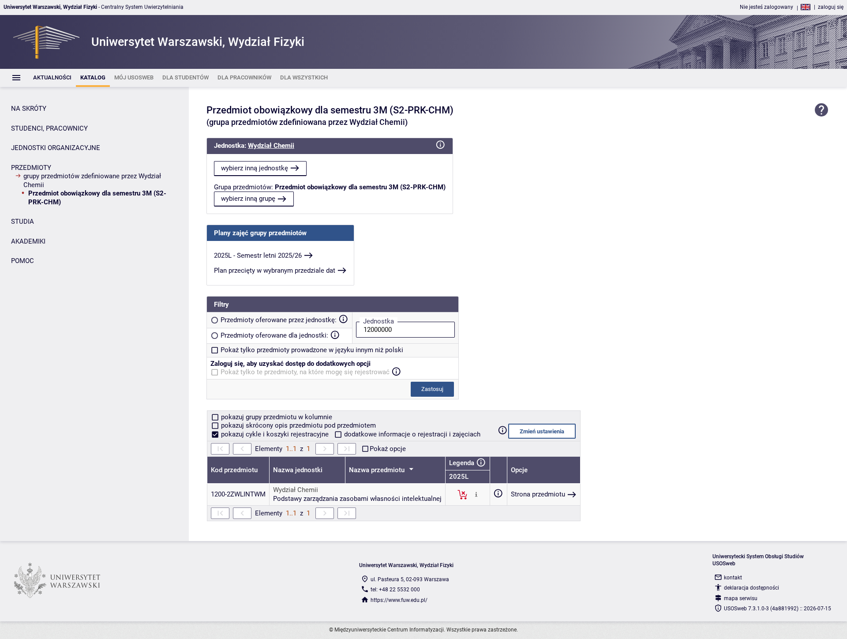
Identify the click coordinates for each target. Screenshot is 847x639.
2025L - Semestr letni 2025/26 (258, 255)
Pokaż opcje (388, 449)
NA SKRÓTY (28, 109)
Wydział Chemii (271, 146)
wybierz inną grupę (248, 199)
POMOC (22, 261)
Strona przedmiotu (538, 494)
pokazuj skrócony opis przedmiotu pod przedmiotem (297, 425)
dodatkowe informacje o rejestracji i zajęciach (411, 434)
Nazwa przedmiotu (377, 470)
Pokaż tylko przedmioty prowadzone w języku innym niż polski (312, 350)
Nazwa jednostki (297, 470)
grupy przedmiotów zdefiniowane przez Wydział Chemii (92, 180)
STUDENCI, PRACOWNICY (49, 128)
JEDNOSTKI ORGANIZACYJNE (55, 148)
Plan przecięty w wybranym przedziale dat (274, 270)
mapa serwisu (740, 598)
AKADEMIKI (28, 241)
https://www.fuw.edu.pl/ (399, 600)
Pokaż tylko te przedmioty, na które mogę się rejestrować (305, 372)
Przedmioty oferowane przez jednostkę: (278, 320)
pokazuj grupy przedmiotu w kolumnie (275, 417)
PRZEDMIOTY (31, 168)
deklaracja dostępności (751, 588)
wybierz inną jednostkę (254, 168)
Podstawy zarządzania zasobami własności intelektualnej (357, 499)
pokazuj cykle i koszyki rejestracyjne (274, 434)
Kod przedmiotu (234, 470)
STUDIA (22, 222)
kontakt (733, 578)
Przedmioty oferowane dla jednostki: (274, 335)
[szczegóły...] (476, 494)
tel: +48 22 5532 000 (395, 589)
